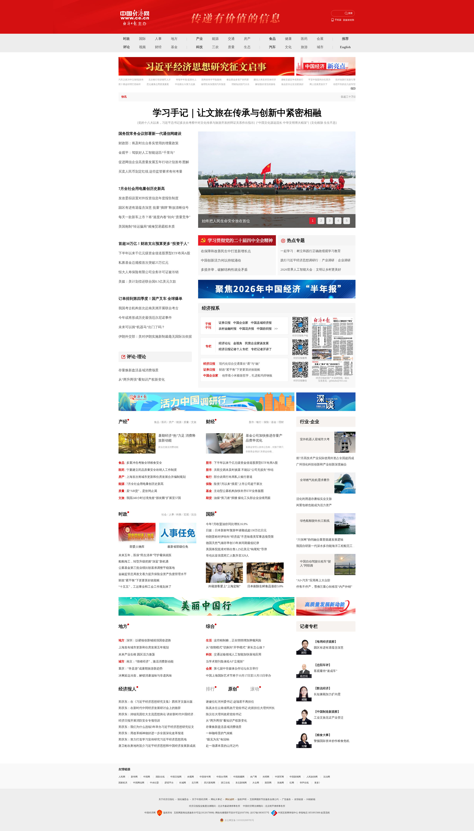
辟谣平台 (169, 782)
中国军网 (279, 776)
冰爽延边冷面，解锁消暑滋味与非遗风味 (145, 675)
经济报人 (127, 689)
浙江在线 (225, 782)
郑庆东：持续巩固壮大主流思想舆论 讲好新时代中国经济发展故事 (161, 714)
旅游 (304, 47)
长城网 (182, 782)
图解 (185, 162)
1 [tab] (312, 220)
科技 (199, 47)
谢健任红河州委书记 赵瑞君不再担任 (230, 701)
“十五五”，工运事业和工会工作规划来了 (144, 586)
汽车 (272, 47)
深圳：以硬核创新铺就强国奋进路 (148, 640)
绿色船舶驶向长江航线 (315, 520)
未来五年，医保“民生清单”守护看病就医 (144, 555)
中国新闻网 (295, 776)
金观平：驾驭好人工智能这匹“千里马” (146, 152)
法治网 (326, 776)
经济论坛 (225, 343)
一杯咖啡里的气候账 (219, 733)
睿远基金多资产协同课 (237, 79)
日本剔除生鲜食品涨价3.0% (265, 586)
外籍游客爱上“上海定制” (224, 586)
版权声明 (242, 799)
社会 (164, 514)
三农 (215, 47)
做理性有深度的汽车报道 (213, 84)
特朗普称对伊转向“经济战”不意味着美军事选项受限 (240, 536)
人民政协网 (312, 776)
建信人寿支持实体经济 (265, 79)
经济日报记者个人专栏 (233, 349)
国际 (142, 39)
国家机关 (122, 782)
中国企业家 (240, 322)
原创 (232, 689)
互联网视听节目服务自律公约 (264, 799)
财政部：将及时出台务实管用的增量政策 (148, 143)
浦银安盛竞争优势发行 (292, 79)
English (345, 47)
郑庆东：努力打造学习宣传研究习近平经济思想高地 (152, 739)
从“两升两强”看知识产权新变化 (141, 379)
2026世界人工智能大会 (296, 269)
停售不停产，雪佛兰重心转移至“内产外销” (324, 586)
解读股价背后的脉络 (265, 84)
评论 (126, 47)
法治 (193, 514)
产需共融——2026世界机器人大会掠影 (233, 221)
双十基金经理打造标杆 (129, 84)
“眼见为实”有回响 (217, 739)
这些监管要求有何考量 (165, 171)
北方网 (195, 782)
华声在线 (304, 782)
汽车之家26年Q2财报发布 (130, 79)
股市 (251, 422)
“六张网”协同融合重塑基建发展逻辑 (319, 539)
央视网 (190, 776)
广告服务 (286, 799)
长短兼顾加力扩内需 (327, 694)
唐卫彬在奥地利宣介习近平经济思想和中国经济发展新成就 (157, 745)
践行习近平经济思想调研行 (299, 260)
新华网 (134, 776)
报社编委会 (183, 799)
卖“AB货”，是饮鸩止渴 (141, 490)
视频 (142, 47)
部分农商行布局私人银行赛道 (233, 476)
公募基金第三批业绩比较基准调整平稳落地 (146, 567)
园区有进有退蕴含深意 (328, 647)
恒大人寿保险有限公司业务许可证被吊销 (148, 272)
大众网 (255, 782)
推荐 (345, 39)
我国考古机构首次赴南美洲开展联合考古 (148, 308)
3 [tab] (330, 220)
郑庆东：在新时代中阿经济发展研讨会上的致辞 (149, 708)
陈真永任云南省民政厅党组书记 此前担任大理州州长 (240, 708)
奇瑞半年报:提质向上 (186, 79)
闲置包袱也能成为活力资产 (314, 505)
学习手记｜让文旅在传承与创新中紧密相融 (237, 113)
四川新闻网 (209, 782)
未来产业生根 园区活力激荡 (136, 654)
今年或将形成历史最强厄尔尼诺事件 (145, 317)
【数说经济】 (323, 688)
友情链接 (298, 799)
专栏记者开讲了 (261, 349)
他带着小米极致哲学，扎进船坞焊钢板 (247, 375)
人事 (158, 39)
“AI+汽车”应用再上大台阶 (313, 580)
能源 (215, 39)
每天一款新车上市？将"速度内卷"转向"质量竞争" (154, 217)
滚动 (254, 689)
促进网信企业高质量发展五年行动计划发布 (150, 162)
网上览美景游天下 (318, 84)
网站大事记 (216, 799)
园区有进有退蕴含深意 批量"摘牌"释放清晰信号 (153, 207)
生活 (209, 640)
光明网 (266, 776)
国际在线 (160, 776)
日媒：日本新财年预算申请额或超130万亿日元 (236, 530)
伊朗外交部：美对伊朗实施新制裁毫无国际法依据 (155, 336)
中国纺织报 (264, 328)
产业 (199, 39)
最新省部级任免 (177, 546)
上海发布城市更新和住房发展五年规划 (143, 647)
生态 (247, 47)
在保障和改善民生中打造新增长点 (226, 251)
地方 (174, 39)
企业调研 (344, 260)
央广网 (253, 776)
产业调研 (328, 260)
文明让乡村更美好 (328, 269)
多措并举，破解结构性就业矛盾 (224, 270)
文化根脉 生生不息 (323, 122)
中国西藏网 (238, 776)
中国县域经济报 (261, 322)
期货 (209, 497)
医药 (304, 39)
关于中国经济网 (200, 799)
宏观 (186, 514)
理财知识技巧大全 (240, 84)
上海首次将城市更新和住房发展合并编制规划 (156, 476)
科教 (178, 514)
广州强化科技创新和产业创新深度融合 (321, 464)
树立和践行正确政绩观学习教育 (319, 251)
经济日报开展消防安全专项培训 (139, 720)
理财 (281, 422)
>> (276, 328)
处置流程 (325, 812)
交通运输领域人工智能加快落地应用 (237, 654)
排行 (210, 689)
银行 (258, 422)
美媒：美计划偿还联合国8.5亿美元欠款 (147, 281)
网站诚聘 (229, 799)
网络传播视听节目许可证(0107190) (232, 812)
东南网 (280, 782)
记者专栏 (309, 626)
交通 (231, 39)
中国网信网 (138, 782)
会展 (320, 39)
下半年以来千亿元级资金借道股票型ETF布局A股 (154, 253)
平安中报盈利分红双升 (319, 79)
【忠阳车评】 (323, 665)
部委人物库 (137, 546)
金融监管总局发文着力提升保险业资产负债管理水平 (152, 574)
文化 (288, 47)
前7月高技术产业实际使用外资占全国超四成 (325, 458)
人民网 (121, 776)
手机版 (338, 20)
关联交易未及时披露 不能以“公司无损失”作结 (243, 469)
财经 (158, 47)
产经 (122, 421)
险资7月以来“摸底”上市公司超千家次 (238, 483)
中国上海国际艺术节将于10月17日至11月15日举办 (238, 675)
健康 (288, 39)
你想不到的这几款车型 (344, 84)
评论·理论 (136, 356)
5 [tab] (347, 220)
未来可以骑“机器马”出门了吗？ (141, 327)
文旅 (193, 422)
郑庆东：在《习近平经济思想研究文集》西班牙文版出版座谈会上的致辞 (165, 701)
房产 (247, 39)
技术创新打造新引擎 (346, 79)
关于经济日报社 (166, 799)
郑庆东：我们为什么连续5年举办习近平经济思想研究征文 (156, 726)
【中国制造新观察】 (327, 711)
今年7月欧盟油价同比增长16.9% (227, 524)
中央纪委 (154, 782)
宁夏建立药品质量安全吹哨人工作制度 (151, 469)
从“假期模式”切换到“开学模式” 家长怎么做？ (235, 647)
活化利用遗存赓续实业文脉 (314, 498)
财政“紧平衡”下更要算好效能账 (239, 369)
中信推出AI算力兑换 (185, 84)
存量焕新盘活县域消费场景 (138, 370)
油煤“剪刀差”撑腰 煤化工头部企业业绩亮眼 (242, 497)
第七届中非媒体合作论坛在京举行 (236, 668)
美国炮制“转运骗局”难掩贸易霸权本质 (146, 226)
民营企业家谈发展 (257, 343)
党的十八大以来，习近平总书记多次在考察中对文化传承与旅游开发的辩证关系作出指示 (196, 122)
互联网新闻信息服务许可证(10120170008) (194, 812)
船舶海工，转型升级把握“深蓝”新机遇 (143, 561)
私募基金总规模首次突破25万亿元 (143, 262)
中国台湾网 (222, 776)
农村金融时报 (227, 328)
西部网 (268, 782)
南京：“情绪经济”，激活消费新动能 (149, 661)
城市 (320, 47)
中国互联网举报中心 (288, 812)
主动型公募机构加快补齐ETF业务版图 (239, 490)
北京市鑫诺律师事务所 (229, 806)
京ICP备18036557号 (259, 812)
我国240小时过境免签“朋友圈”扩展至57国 (153, 497)
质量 (231, 47)
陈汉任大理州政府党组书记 (223, 714)
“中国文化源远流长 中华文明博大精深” (282, 122)
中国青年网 (205, 776)
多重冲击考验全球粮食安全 (144, 462)
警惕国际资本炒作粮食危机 (331, 740)
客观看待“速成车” (325, 670)
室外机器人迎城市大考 (315, 439)
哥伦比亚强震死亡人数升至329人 (227, 555)
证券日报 (225, 322)
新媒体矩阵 (348, 20)
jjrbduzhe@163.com (338, 380)
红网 (292, 782)
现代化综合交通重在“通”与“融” (239, 363)
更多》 (317, 782)
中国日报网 (175, 776)
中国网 (146, 776)
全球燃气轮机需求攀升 (315, 480)
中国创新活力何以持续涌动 (221, 260)
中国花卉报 (246, 328)
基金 (174, 47)
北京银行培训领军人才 (159, 79)
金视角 (237, 343)
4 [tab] (338, 220)
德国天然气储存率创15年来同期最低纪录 (232, 542)
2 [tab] (321, 220)
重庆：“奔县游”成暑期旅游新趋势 (140, 668)
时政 (126, 39)
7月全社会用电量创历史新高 (144, 483)
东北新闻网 (241, 782)
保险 (266, 422)
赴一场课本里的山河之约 (222, 745)
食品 (272, 39)
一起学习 (287, 251)
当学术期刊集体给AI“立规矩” (225, 661)
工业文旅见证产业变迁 (328, 717)
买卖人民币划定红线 (133, 171)
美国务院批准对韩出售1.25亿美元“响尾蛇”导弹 (236, 549)
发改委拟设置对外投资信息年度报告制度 (148, 198)
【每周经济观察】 (326, 641)
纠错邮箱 (310, 799)
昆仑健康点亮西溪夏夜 (158, 84)
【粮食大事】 (323, 735)
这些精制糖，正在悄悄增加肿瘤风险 (237, 640)
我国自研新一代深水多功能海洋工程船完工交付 (327, 545)
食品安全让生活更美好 (292, 84)
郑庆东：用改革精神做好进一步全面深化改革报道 (151, 733)
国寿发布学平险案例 (211, 79)
